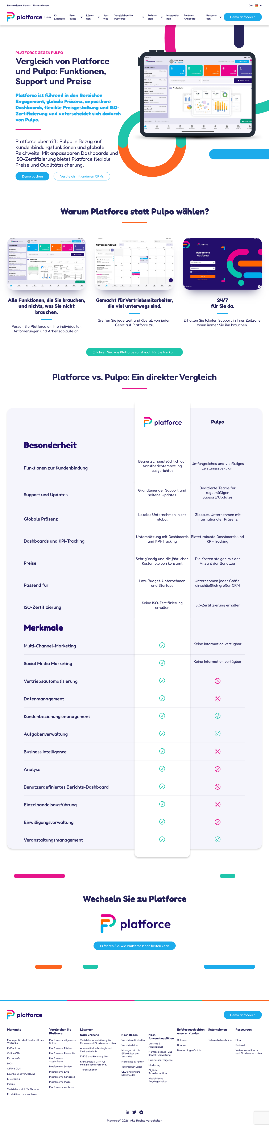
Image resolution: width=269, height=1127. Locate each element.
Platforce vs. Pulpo (60, 1081)
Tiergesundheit (88, 1069)
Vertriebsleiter (129, 1045)
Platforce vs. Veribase (61, 1087)
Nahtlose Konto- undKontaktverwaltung (160, 1053)
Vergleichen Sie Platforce (123, 17)
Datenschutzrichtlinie (220, 1040)
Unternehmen (41, 5)
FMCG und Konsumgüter (94, 1056)
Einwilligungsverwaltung (21, 1073)
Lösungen (90, 17)
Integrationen (172, 17)
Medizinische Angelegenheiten (158, 1080)
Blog (238, 1040)
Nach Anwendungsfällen (161, 1036)
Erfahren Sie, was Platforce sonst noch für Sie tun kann (134, 352)
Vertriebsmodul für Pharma (23, 1089)
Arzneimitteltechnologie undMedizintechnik (96, 1050)
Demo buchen (32, 176)
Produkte (73, 17)
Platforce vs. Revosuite (62, 1053)
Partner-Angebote (189, 17)
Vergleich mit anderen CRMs (82, 176)
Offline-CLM (14, 1068)
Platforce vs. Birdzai (60, 1066)
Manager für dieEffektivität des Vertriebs (130, 1053)
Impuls (11, 1083)
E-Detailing (13, 1078)
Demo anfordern (242, 17)
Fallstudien (152, 17)
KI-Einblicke (59, 17)
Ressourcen (211, 17)
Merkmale (14, 1029)
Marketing (154, 1065)
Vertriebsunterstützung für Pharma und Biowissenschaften (98, 1042)
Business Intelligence (161, 1060)
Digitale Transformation (158, 1072)
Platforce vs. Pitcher (60, 1048)
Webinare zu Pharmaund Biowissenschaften (249, 1052)
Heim (48, 16)
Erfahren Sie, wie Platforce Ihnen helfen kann (134, 946)
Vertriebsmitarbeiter (133, 1040)
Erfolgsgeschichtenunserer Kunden (190, 1031)
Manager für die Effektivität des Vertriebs (25, 1041)
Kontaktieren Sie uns (19, 5)
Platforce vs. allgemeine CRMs (62, 1041)
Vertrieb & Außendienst (156, 1045)
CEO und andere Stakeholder (130, 1073)
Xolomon (182, 1040)
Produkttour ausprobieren (22, 1094)
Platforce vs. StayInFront (56, 1060)
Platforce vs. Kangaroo (62, 1076)
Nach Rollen (129, 1034)
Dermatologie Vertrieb (189, 1050)
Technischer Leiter (131, 1066)
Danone (181, 1045)
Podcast (240, 1045)
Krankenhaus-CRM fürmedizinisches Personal (93, 1063)
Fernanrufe (13, 1058)
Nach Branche (89, 1034)
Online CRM (13, 1053)
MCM (10, 1063)
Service (105, 17)
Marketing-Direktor (132, 1061)
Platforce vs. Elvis (59, 1071)
